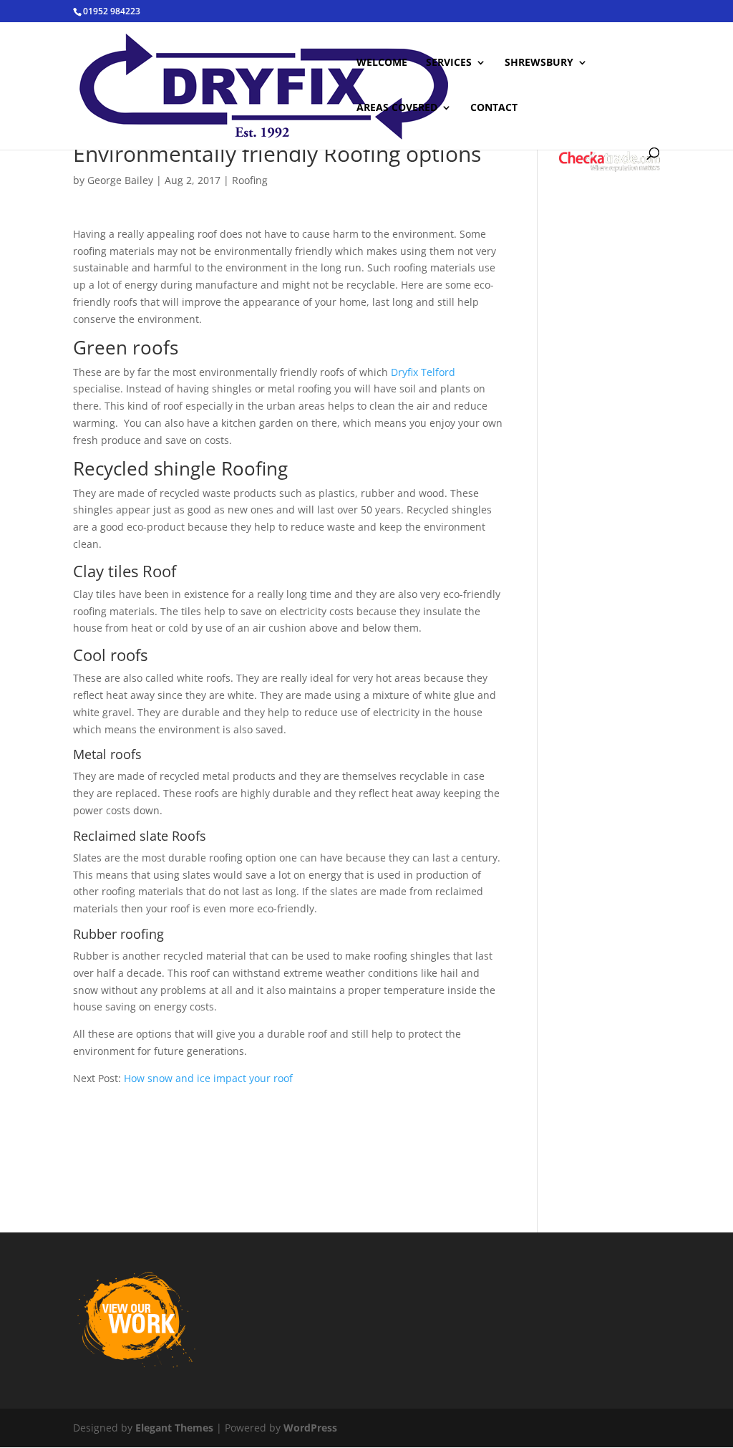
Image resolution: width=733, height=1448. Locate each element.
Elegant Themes (174, 1427)
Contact (494, 108)
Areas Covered (396, 108)
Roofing (250, 180)
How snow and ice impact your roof (208, 1078)
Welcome (381, 63)
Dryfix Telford (423, 372)
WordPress (310, 1427)
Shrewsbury (539, 63)
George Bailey (120, 180)
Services (449, 63)
